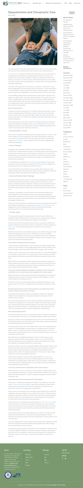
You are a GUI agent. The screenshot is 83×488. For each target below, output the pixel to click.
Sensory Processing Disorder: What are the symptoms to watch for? (68, 58)
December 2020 (67, 97)
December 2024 (67, 77)
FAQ (66, 3)
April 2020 (66, 115)
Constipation (67, 149)
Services (46, 454)
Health (65, 154)
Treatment (66, 176)
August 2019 (66, 127)
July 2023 (66, 85)
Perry (26, 462)
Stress (65, 174)
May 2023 (66, 90)
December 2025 (67, 75)
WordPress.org (67, 195)
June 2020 (66, 110)
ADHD (65, 134)
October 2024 (67, 80)
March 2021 (66, 92)
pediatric (66, 161)
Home (19, 3)
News (64, 159)
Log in (65, 188)
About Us (26, 3)
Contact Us (77, 3)
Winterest (28, 454)
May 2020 (66, 112)
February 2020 (67, 120)
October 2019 (67, 125)
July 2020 (66, 107)
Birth (64, 144)
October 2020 (67, 102)
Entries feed (67, 190)
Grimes (27, 460)
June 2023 (66, 88)
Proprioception (67, 166)
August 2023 (67, 83)
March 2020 (66, 117)
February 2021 (67, 95)
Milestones (66, 156)
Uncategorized (67, 179)
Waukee (27, 465)
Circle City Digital (51, 485)
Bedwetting (66, 141)
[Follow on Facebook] (62, 458)
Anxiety (65, 139)
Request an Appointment (53, 3)
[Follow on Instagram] (65, 458)
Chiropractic (67, 146)
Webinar (65, 181)
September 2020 (68, 105)
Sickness (65, 169)
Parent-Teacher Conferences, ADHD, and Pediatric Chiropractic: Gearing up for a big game (68, 46)
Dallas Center (29, 457)
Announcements (68, 136)
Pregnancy (66, 164)
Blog (70, 3)
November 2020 (67, 100)
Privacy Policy (61, 485)
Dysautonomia (67, 151)
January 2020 (67, 122)
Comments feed (68, 193)
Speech (65, 171)
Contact (46, 462)
